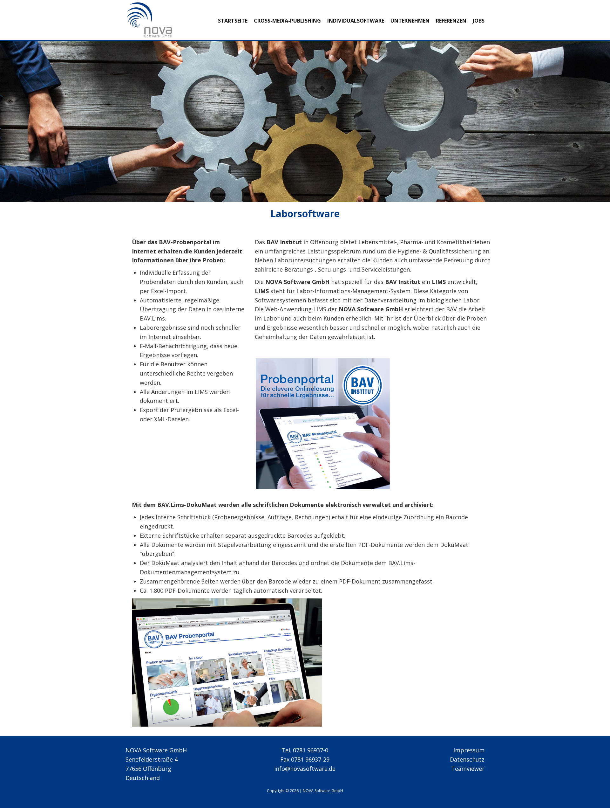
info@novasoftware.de (305, 768)
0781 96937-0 (310, 750)
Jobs (479, 20)
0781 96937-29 (310, 759)
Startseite (232, 20)
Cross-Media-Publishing (287, 20)
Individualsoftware (355, 20)
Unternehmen (410, 20)
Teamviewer (468, 768)
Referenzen (451, 20)
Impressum (469, 750)
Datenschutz (467, 759)
